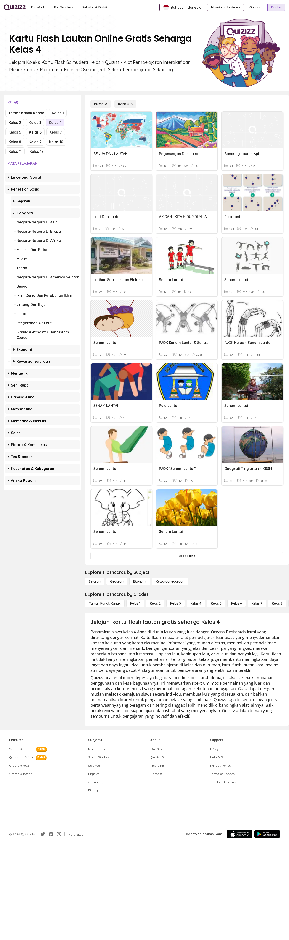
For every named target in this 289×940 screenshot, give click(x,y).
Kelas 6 (35, 132)
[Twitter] (42, 834)
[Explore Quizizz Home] (15, 7)
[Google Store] (267, 834)
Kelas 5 (14, 132)
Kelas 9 (35, 141)
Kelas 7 (55, 132)
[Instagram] (59, 834)
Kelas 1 (58, 113)
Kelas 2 (14, 122)
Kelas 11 (15, 151)
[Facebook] (51, 834)
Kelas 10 (56, 141)
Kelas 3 (35, 122)
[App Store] (239, 834)
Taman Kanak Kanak (26, 113)
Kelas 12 (36, 151)
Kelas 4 (55, 122)
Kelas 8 (14, 141)
